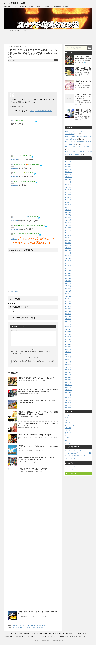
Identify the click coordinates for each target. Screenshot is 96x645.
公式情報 (67, 430)
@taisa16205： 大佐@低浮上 (20, 181)
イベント (67, 417)
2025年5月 (68, 189)
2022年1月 (68, 291)
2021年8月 (68, 303)
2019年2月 (68, 380)
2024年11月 (68, 205)
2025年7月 (68, 184)
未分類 (67, 438)
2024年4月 (68, 222)
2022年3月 (68, 286)
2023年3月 (68, 255)
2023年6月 (68, 248)
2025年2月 (68, 197)
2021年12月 (68, 293)
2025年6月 (68, 187)
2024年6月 (68, 217)
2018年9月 (68, 392)
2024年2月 (68, 227)
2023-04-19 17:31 (29, 172)
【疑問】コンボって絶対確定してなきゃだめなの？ (35, 435)
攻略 (66, 435)
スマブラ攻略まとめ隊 (14, 3)
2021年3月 (68, 316)
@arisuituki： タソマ (18, 155)
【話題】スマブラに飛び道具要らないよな (77, 146)
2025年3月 (68, 194)
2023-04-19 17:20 (27, 155)
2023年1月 (68, 260)
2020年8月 (68, 334)
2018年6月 (68, 400)
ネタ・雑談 (14, 292)
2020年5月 (68, 342)
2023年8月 (68, 243)
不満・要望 (68, 428)
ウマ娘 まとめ (69, 469)
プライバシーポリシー (22, 31)
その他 (67, 415)
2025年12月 (68, 172)
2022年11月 (68, 265)
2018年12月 (68, 385)
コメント (13, 330)
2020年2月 (68, 349)
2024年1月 (68, 230)
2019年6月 (68, 369)
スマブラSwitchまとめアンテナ (75, 456)
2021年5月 (68, 311)
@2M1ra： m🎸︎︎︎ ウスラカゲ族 (20, 120)
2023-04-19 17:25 (36, 164)
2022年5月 (68, 281)
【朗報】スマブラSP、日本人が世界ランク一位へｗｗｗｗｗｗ (32, 628)
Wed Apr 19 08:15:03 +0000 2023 (41, 111)
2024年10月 (68, 207)
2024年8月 (68, 212)
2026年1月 (68, 169)
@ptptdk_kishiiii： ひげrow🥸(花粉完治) (22, 233)
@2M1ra (14, 160)
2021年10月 (68, 298)
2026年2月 (68, 167)
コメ (55, 60)
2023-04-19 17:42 (31, 181)
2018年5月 (68, 402)
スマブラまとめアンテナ (73, 450)
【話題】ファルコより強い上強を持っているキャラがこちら (83, 112)
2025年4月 (68, 192)
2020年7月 (68, 336)
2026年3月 (68, 164)
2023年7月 (68, 245)
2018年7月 (68, 397)
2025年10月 (68, 177)
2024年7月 (68, 215)
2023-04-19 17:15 (31, 120)
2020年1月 (68, 352)
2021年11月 (68, 296)
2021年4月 (68, 314)
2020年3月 (68, 347)
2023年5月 (68, 250)
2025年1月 (68, 200)
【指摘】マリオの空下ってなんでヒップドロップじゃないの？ (83, 96)
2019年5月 (68, 372)
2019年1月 (68, 382)
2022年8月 (68, 273)
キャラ (67, 420)
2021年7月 (68, 306)
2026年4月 (68, 161)
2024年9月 (68, 210)
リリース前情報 (69, 425)
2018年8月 (68, 395)
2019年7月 (68, 367)
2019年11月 (68, 357)
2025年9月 (68, 179)
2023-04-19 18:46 (35, 233)
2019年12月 (68, 354)
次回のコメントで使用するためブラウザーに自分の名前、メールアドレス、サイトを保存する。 (32, 352)
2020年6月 (68, 339)
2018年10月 (68, 390)
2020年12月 (68, 324)
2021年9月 (68, 301)
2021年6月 (68, 309)
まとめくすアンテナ (71, 458)
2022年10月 (68, 268)
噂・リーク (68, 433)
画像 (66, 440)
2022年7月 (68, 276)
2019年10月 (68, 359)
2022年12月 (68, 263)
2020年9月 (68, 331)
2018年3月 (68, 407)
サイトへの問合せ (10, 31)
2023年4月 (68, 253)
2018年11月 (68, 387)
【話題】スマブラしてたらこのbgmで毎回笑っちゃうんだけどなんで (34, 625)
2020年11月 (68, 326)
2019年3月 (68, 377)
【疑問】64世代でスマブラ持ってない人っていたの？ (36, 378)
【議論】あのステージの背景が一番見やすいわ (33, 469)
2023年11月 (68, 235)
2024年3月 (68, 225)
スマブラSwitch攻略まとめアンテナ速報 (78, 453)
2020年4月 (68, 344)
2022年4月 (68, 283)
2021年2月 (68, 319)
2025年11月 (68, 174)
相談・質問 (68, 443)
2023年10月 (68, 238)
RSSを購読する (71, 473)
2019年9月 (68, 362)
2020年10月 (68, 329)
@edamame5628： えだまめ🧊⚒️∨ (22, 216)
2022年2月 (68, 288)
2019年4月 (68, 374)
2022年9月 (68, 271)
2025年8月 (68, 182)
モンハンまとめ (70, 467)
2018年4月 (68, 405)
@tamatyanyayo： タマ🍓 (19, 172)
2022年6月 (68, 278)
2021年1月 (68, 321)
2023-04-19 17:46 (34, 216)
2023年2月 (68, 258)
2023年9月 (68, 240)
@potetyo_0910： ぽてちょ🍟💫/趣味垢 (22, 164)
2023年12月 (68, 232)
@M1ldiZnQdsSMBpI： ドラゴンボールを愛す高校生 (25, 225)
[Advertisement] (33, 76)
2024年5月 (68, 220)
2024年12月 (68, 202)
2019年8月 (68, 364)
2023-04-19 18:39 (41, 225)
